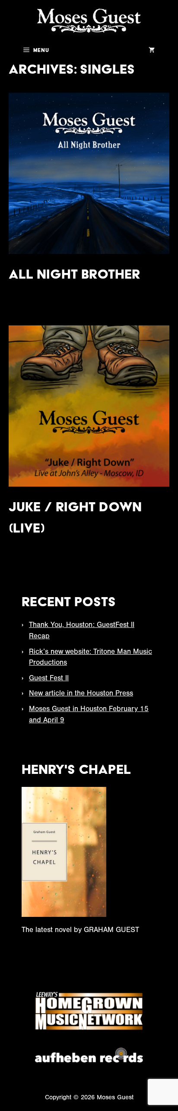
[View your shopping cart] (151, 50)
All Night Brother (74, 274)
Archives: (72, 69)
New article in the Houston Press (81, 693)
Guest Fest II (49, 678)
